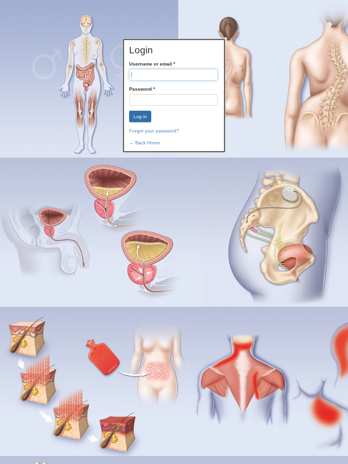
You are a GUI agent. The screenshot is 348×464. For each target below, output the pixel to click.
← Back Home (144, 142)
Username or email (152, 64)
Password (142, 89)
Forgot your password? (154, 130)
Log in (140, 116)
